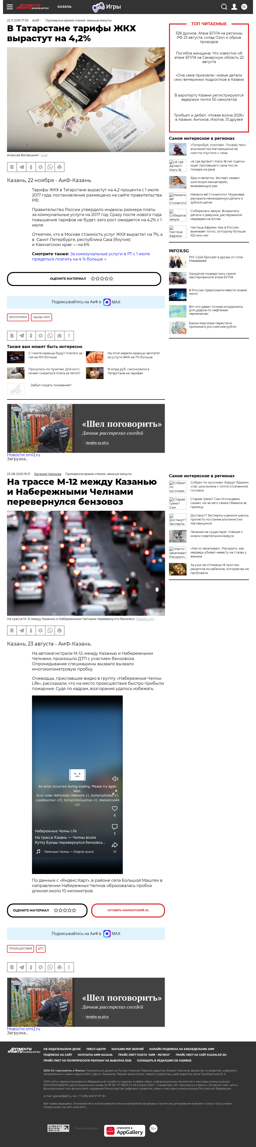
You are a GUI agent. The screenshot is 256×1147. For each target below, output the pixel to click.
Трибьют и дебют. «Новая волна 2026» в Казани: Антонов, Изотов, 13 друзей (209, 117)
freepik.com (145, 619)
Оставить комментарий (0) (128, 910)
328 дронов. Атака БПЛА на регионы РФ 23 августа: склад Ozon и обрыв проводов (209, 37)
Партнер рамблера (86, 1128)
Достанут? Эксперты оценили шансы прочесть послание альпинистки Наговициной (219, 519)
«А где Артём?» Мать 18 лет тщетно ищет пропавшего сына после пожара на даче (217, 165)
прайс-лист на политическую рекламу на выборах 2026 (87, 1060)
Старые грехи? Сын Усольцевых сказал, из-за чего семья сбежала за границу (218, 503)
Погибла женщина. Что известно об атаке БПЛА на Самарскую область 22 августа (209, 57)
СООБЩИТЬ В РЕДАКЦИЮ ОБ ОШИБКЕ (164, 1060)
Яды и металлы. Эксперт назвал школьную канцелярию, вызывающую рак (215, 182)
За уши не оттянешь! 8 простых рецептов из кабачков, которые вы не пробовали (219, 569)
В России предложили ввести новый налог (218, 292)
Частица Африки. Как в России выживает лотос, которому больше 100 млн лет (218, 231)
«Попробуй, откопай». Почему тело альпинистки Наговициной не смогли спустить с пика (218, 149)
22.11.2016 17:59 (17, 20)
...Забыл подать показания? (50, 385)
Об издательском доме (62, 1049)
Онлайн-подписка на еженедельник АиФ (181, 1049)
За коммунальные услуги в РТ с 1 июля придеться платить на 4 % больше (91, 257)
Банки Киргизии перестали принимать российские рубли (212, 325)
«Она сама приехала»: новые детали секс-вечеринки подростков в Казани (209, 77)
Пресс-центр (96, 1049)
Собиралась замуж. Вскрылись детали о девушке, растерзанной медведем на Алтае (216, 215)
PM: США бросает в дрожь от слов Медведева (216, 259)
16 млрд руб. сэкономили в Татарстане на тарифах (128, 371)
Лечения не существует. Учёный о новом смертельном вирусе (216, 534)
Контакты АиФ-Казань (95, 1054)
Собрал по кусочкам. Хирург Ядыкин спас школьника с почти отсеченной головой (219, 486)
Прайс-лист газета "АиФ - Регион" (144, 1054)
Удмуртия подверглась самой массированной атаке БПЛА (212, 275)
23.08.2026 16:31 (18, 474)
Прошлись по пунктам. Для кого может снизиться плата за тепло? (54, 371)
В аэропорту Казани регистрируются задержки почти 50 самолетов (209, 97)
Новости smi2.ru (23, 454)
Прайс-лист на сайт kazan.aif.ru (201, 1054)
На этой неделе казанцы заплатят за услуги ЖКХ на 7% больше (134, 355)
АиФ (44, 155)
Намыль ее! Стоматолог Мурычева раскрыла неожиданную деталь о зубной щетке (217, 198)
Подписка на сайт (58, 1054)
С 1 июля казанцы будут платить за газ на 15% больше (55, 355)
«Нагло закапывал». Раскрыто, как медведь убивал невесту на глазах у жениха (218, 552)
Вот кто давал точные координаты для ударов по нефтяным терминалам (216, 310)
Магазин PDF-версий (128, 1049)
